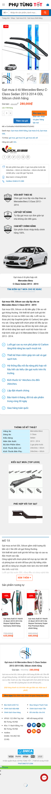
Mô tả (6, 540)
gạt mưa (12, 138)
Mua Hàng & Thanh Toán (39, 705)
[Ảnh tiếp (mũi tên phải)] (10, 789)
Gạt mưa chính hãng (34, 18)
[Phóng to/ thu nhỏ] (10, 778)
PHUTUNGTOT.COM (25, 764)
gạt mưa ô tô (20, 138)
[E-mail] (38, 725)
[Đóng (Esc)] (2, 778)
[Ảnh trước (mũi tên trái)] (2, 789)
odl (36, 138)
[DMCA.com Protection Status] (25, 752)
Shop (13, 18)
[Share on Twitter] (14, 157)
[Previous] (6, 47)
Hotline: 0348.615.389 (15, 181)
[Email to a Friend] (18, 157)
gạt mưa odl (30, 138)
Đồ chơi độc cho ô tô (37, 712)
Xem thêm (23, 578)
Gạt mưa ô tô (21, 18)
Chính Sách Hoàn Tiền (38, 709)
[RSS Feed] (34, 731)
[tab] (25, 540)
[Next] (44, 47)
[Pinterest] (29, 731)
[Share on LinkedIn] (28, 157)
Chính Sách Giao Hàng (12, 712)
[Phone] (43, 725)
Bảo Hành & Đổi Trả (11, 705)
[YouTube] (38, 731)
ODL (15, 142)
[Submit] (45, 12)
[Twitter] (34, 725)
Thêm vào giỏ (22, 121)
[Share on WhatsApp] (9, 157)
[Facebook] (4, 157)
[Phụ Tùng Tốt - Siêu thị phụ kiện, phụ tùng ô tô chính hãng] (25, 4)
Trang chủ (5, 18)
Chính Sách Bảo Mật (11, 709)
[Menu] (3, 4)
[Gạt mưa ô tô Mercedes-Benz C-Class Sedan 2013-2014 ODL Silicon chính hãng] (25, 47)
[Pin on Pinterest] (23, 157)
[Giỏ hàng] (47, 4)
